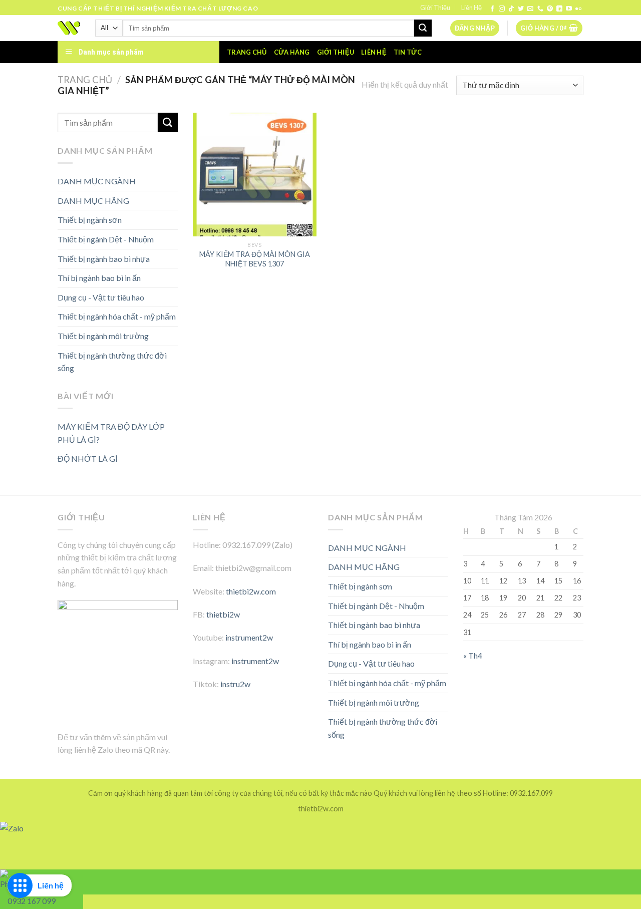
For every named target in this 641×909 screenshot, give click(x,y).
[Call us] (540, 9)
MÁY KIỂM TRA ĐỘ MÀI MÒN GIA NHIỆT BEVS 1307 (254, 259)
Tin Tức (408, 52)
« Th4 (472, 655)
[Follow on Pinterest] (550, 9)
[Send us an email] (530, 9)
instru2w (235, 684)
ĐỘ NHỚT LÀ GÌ (88, 458)
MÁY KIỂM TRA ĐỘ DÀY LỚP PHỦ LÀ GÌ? (111, 433)
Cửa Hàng (292, 52)
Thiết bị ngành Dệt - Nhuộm (106, 239)
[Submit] (422, 28)
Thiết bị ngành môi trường (103, 336)
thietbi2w (223, 614)
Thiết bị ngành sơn (90, 219)
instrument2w (249, 637)
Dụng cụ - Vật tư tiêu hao (101, 297)
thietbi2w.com (251, 591)
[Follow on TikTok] (511, 9)
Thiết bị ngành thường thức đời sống (112, 362)
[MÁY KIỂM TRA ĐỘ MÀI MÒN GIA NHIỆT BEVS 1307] (254, 174)
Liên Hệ (471, 8)
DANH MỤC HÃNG (93, 200)
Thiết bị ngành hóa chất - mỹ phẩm (117, 316)
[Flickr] (578, 9)
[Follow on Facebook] (492, 9)
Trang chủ (246, 52)
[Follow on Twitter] (521, 9)
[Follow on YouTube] (569, 9)
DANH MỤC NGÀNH (97, 181)
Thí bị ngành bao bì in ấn (99, 277)
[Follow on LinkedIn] (559, 9)
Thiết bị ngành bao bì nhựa (104, 258)
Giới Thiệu (435, 8)
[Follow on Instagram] (502, 9)
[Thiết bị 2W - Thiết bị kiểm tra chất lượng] (69, 28)
